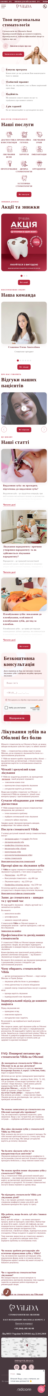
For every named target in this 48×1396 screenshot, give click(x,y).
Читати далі (9, 504)
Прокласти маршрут (24, 1323)
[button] (22, 276)
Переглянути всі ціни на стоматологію (18, 893)
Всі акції (24, 282)
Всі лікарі (24, 367)
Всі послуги (24, 194)
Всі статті (24, 646)
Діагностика (10, 875)
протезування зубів (13, 852)
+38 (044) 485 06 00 (24, 1328)
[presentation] (4, 429)
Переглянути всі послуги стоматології (18, 861)
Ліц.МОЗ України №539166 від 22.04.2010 (24, 1333)
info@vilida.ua (24, 1361)
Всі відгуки (24, 430)
